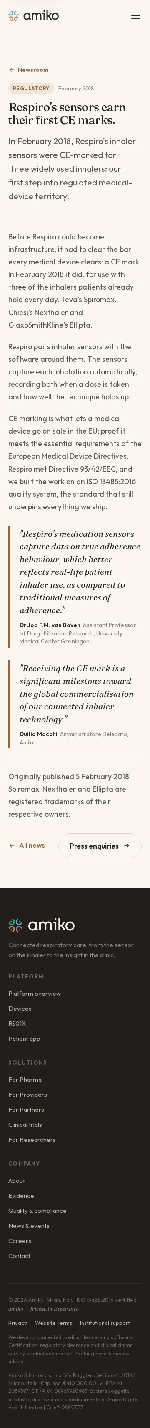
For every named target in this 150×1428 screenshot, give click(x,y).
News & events (29, 1226)
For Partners (26, 1109)
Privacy (17, 1322)
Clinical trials (25, 1124)
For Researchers (32, 1139)
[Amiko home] (33, 15)
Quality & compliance (37, 1211)
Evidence (21, 1195)
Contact (19, 1256)
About (16, 1180)
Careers (19, 1241)
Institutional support (105, 1322)
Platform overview (34, 993)
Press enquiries (94, 845)
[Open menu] (136, 16)
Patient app (24, 1038)
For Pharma (25, 1079)
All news (32, 845)
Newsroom (33, 70)
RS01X (17, 1023)
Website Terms (53, 1322)
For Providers (27, 1094)
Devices (20, 1008)
